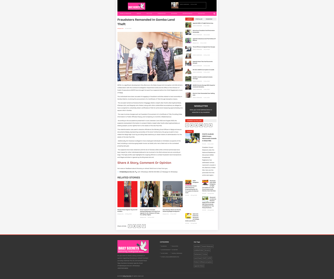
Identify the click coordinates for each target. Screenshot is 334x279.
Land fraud (197, 258)
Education (201, 13)
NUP (204, 258)
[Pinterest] (144, 226)
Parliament (197, 254)
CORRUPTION (198, 250)
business (164, 246)
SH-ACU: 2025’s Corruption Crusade (203, 69)
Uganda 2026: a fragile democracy (203, 23)
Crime (205, 254)
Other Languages (166, 257)
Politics (149, 13)
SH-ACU (207, 250)
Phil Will (204, 144)
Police (196, 262)
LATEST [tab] (189, 19)
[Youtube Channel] (201, 125)
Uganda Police (199, 266)
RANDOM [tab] (209, 19)
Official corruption (206, 262)
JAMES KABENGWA (184, 4)
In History (175, 249)
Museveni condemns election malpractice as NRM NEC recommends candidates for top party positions (209, 202)
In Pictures (164, 253)
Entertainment (187, 13)
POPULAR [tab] (199, 19)
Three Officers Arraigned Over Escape (204, 47)
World (139, 13)
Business (174, 13)
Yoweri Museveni (207, 246)
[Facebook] (187, 125)
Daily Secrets (127, 276)
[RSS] (210, 125)
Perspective (162, 13)
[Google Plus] (196, 125)
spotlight (197, 246)
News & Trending (125, 13)
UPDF (209, 258)
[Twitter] (191, 125)
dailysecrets (120, 28)
